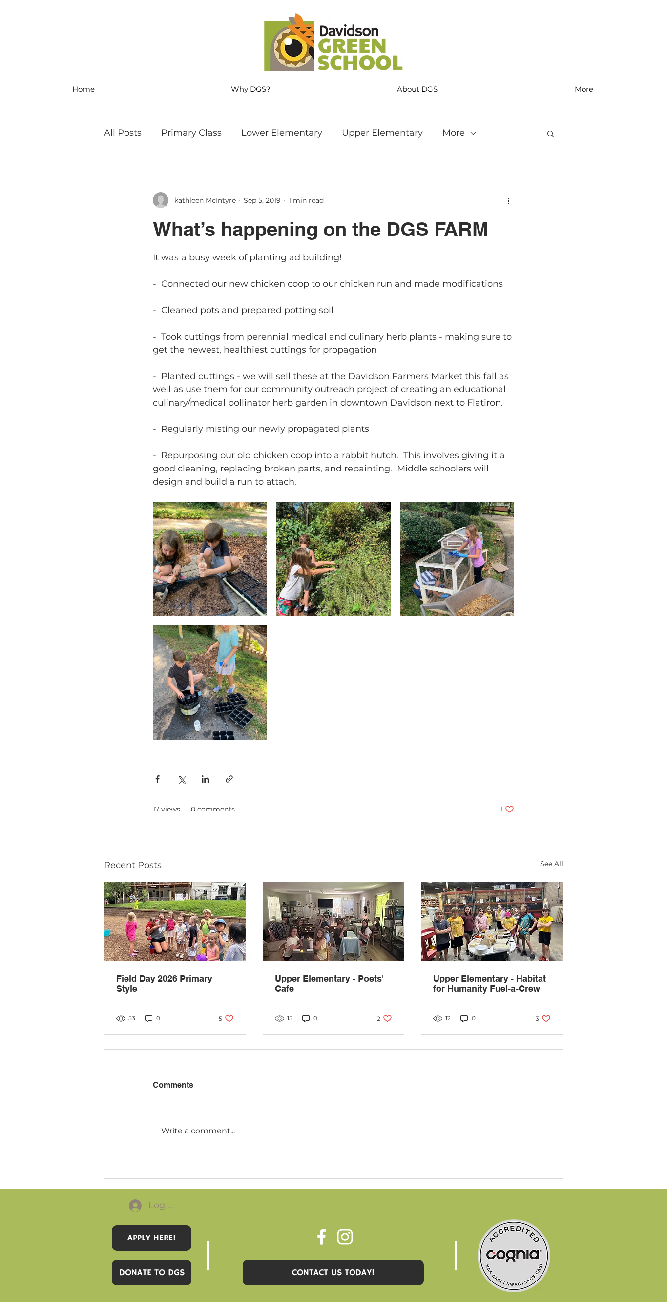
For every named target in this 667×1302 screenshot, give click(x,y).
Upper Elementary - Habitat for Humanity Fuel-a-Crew (489, 983)
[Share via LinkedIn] (205, 779)
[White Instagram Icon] (344, 1236)
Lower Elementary (281, 133)
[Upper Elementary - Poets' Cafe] (333, 921)
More (453, 133)
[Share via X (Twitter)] (181, 779)
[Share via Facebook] (157, 779)
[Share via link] (229, 779)
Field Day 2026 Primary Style (164, 983)
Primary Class (191, 133)
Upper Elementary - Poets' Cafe (329, 983)
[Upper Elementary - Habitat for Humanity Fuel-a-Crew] (492, 921)
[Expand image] (210, 559)
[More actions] (508, 200)
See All (551, 863)
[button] (550, 133)
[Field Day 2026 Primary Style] (175, 921)
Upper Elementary (382, 133)
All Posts (123, 133)
